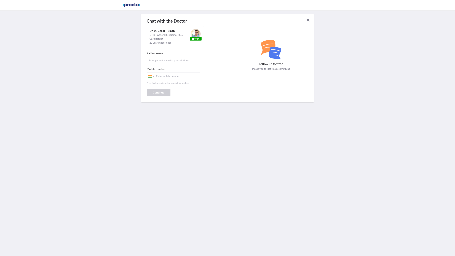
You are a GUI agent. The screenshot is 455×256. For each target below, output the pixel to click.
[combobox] (151, 76)
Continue (158, 92)
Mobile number (156, 69)
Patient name (155, 53)
